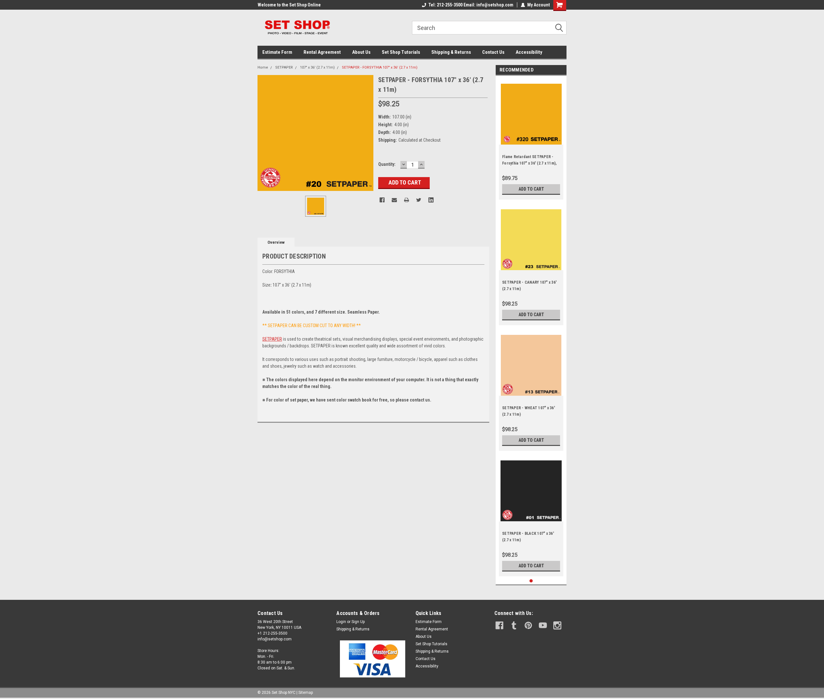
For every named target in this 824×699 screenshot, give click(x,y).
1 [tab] (531, 581)
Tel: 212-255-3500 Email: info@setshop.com (470, 4)
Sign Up (358, 621)
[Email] (394, 200)
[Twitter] (418, 200)
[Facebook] (382, 200)
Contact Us (493, 52)
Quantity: (387, 164)
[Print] (406, 200)
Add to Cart (531, 189)
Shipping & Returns (451, 52)
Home (263, 67)
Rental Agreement (322, 52)
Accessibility (529, 52)
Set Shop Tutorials (401, 52)
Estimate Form (277, 52)
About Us (361, 52)
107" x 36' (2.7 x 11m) (317, 67)
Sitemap (305, 692)
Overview (276, 242)
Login (341, 621)
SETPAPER (284, 67)
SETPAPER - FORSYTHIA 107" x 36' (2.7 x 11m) (379, 67)
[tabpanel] (531, 139)
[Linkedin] (431, 200)
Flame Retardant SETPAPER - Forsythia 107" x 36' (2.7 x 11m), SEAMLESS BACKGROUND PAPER (530, 163)
